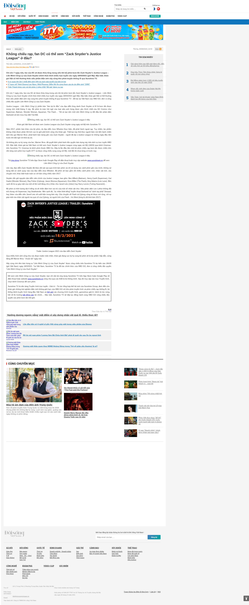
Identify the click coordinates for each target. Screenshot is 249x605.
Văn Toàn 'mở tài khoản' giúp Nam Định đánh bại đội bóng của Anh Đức (144, 98)
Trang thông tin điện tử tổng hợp (136, 592)
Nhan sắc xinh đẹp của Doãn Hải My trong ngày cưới (143, 90)
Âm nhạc (79, 556)
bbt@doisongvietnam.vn (21, 596)
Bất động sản (55, 558)
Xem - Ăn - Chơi (26, 556)
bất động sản (28, 295)
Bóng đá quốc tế (133, 553)
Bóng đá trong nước (135, 551)
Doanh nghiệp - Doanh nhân (60, 551)
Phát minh (26, 574)
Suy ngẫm (23, 553)
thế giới (50, 292)
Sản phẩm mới (11, 571)
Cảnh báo (65, 16)
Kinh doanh (44, 16)
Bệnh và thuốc (117, 551)
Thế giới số (10, 569)
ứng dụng (15, 160)
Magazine (155, 16)
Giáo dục (9, 551)
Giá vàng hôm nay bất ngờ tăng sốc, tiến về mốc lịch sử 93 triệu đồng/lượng (145, 65)
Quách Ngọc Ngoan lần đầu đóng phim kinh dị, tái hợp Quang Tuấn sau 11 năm (76, 415)
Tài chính (53, 556)
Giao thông (10, 558)
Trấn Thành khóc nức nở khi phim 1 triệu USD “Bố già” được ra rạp (35, 87)
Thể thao (87, 16)
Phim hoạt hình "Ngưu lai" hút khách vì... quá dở (151, 382)
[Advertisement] (143, 147)
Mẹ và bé (23, 558)
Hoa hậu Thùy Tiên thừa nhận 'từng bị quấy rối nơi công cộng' (144, 73)
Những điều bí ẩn (28, 571)
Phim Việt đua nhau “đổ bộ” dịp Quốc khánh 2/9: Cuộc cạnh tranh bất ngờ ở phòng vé (150, 421)
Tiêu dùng (53, 553)
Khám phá (110, 16)
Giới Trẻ (23, 560)
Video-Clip (122, 16)
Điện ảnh (18, 49)
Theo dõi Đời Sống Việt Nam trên (17, 67)
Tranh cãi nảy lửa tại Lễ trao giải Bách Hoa (150, 407)
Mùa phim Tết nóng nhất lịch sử (150, 395)
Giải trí (55, 16)
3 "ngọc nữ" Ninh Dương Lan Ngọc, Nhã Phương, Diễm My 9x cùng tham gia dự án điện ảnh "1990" (49, 84)
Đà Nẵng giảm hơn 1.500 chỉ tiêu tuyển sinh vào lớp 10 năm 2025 (144, 81)
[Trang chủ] (5, 16)
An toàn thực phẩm (96, 551)
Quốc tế (32, 16)
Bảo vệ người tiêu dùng (98, 553)
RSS (157, 49)
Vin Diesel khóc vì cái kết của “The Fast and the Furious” (77, 389)
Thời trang (80, 558)
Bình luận (40, 556)
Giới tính (115, 553)
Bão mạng (23, 551)
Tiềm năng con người (30, 569)
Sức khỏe (76, 16)
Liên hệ (153, 592)
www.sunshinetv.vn (95, 160)
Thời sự (9, 553)
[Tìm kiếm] (145, 9)
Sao (77, 551)
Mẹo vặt (25, 576)
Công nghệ (98, 16)
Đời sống (22, 16)
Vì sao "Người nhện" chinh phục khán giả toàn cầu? (149, 431)
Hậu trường (132, 560)
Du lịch (24, 578)
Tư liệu (39, 553)
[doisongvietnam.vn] (14, 534)
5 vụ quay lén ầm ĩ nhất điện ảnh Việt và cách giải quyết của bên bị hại (37, 82)
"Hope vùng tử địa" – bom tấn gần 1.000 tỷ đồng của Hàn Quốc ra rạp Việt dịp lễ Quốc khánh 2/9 (151, 372)
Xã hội (12, 16)
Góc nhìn (63, 566)
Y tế (7, 556)
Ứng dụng (10, 574)
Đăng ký (154, 537)
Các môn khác (133, 556)
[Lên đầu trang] (246, 598)
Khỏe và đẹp (116, 556)
